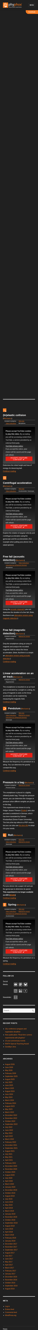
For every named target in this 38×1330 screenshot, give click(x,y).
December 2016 (11, 1277)
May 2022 (8, 1133)
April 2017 (9, 1265)
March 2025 (9, 1088)
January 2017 (10, 1274)
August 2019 (10, 1196)
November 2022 (11, 1118)
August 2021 (10, 1151)
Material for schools (24, 636)
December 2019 (11, 1190)
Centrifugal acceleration (17, 482)
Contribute (31, 12)
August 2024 (10, 1091)
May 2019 (8, 1205)
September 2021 (11, 1148)
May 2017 (8, 1262)
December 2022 (11, 1115)
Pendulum (14, 708)
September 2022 (11, 1124)
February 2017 (10, 1271)
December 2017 (11, 1244)
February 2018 (10, 1238)
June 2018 (9, 1229)
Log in (7, 1306)
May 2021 (8, 1157)
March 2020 (9, 1184)
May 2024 (8, 1097)
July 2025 (8, 1082)
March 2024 (9, 1100)
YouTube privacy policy (14, 446)
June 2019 (9, 1202)
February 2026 (10, 1073)
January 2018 (10, 1241)
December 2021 (11, 1145)
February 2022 (10, 1142)
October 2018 (10, 1220)
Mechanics (7, 418)
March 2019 (9, 1211)
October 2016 (10, 1283)
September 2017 (11, 1250)
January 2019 (10, 1214)
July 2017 (8, 1256)
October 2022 (10, 1121)
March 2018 (9, 1235)
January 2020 (10, 1187)
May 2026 (8, 1070)
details (12, 895)
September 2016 (11, 1286)
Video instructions (11, 423)
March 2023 (9, 1112)
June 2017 (9, 1259)
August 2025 (10, 1079)
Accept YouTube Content (19, 458)
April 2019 (9, 1208)
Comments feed (11, 1312)
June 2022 (9, 1130)
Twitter (23, 810)
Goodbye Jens (10, 1047)
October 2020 (10, 1172)
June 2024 (9, 1094)
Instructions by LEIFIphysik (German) (16, 565)
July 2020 (8, 1178)
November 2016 (11, 1280)
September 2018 (11, 1223)
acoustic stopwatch (18, 609)
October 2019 (10, 1193)
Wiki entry (21, 421)
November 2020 (11, 1169)
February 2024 (10, 1103)
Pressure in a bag (13, 782)
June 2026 (9, 1067)
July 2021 (8, 1154)
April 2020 (9, 1181)
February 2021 (10, 1163)
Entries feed (9, 1309)
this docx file (23, 825)
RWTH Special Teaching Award (17, 1044)
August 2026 (10, 1064)
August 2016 (10, 1289)
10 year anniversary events (15, 1041)
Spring (12, 904)
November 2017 (11, 1247)
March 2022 (9, 1139)
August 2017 (10, 1253)
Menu (32, 5)
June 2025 (9, 1085)
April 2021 (9, 1160)
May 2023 (8, 1109)
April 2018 (9, 1232)
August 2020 (10, 1175)
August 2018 (10, 1226)
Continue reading (9, 471)
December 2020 (11, 1166)
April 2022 (9, 1136)
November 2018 (11, 1217)
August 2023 (10, 1106)
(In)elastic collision (14, 415)
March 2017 (9, 1268)
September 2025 (11, 1076)
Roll (10, 835)
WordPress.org (10, 1315)
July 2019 (8, 1199)
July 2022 (8, 1127)
